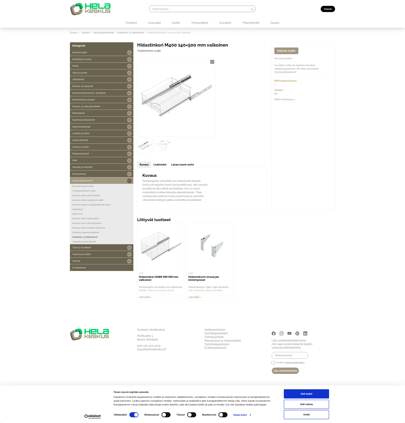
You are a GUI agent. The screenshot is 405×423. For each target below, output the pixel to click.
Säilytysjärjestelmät (103, 32)
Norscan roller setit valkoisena (86, 223)
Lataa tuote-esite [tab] (182, 164)
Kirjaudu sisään (286, 50)
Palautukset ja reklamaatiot (222, 340)
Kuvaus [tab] (144, 164)
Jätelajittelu (78, 79)
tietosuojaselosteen (295, 362)
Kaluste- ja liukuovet (82, 86)
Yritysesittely (199, 22)
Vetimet (76, 261)
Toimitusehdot (214, 337)
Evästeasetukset (215, 347)
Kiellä (306, 414)
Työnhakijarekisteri (216, 344)
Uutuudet (154, 22)
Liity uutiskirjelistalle (285, 370)
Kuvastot (225, 22)
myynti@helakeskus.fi (151, 349)
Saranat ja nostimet (82, 167)
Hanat (75, 65)
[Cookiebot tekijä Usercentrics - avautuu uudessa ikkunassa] (92, 416)
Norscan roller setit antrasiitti (86, 195)
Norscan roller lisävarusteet (85, 218)
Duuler (275, 22)
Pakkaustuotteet (80, 153)
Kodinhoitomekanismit (83, 119)
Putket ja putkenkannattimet (85, 232)
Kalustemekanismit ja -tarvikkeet (89, 93)
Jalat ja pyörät (79, 72)
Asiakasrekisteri (214, 329)
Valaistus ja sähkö (81, 254)
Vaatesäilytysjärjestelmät (84, 241)
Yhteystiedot (250, 22)
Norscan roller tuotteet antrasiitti (87, 200)
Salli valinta (306, 404)
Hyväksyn (290, 362)
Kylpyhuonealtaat (81, 126)
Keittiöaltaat (78, 113)
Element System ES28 (82, 186)
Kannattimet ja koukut (83, 99)
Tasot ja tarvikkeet (81, 247)
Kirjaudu (328, 9)
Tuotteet (131, 22)
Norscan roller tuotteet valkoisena (88, 228)
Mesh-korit (77, 214)
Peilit (74, 160)
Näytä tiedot (240, 414)
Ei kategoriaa (79, 267)
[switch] (166, 414)
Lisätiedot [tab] (160, 164)
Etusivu (73, 32)
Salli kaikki (306, 393)
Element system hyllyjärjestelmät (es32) (91, 205)
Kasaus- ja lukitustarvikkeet (86, 106)
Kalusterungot (79, 52)
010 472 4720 (151, 345)
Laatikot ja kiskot (80, 133)
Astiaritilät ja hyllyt (81, 59)
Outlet (176, 22)
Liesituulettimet (80, 140)
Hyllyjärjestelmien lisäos (84, 191)
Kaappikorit (77, 209)
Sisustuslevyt (79, 173)
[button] (212, 62)
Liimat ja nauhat (80, 147)
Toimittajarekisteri (216, 333)
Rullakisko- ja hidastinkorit (130, 32)
